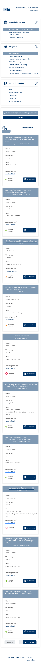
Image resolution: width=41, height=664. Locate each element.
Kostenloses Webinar (15, 56)
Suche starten (20, 117)
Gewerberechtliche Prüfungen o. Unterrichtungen (19, 33)
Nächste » (31, 642)
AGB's (11, 90)
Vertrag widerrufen (15, 101)
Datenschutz (13, 96)
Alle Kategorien (14, 53)
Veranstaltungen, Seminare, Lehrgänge (21, 29)
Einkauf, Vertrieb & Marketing (18, 65)
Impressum (12, 98)
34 (25, 642)
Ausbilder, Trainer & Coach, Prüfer (19, 59)
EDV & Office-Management (17, 62)
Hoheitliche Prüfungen (16, 37)
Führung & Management (16, 68)
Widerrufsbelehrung (15, 93)
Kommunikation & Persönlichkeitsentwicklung (23, 73)
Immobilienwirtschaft (15, 70)
